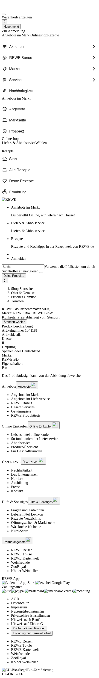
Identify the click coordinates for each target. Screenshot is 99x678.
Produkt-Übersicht (24, 447)
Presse (15, 487)
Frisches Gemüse (23, 297)
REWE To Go (21, 554)
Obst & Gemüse (23, 293)
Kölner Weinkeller (24, 571)
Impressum (19, 607)
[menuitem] (49, 46)
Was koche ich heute (26, 527)
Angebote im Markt (25, 395)
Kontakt (17, 491)
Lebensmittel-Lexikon (27, 514)
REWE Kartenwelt (25, 558)
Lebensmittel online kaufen (30, 434)
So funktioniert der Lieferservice (34, 439)
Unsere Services (23, 407)
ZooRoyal (18, 567)
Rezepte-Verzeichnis (26, 518)
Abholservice (20, 443)
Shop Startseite (22, 289)
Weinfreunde (20, 562)
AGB (15, 599)
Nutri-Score (19, 531)
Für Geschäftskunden (26, 451)
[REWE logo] (9, 199)
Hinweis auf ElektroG (27, 624)
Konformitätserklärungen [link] (29, 628)
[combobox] (23, 266)
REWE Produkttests (25, 415)
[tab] (49, 335)
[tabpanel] (49, 353)
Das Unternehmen (24, 474)
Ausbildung (19, 483)
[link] (54, 211)
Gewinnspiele (21, 411)
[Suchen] (41, 272)
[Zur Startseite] (17, 9)
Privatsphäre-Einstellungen (30, 615)
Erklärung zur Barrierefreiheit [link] (32, 633)
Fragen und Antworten (27, 510)
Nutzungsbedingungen (27, 611)
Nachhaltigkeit (21, 470)
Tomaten (17, 301)
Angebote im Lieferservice (30, 399)
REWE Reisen (21, 550)
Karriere (17, 478)
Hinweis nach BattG (26, 620)
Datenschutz (20, 603)
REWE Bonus (21, 403)
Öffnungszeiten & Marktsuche (33, 523)
